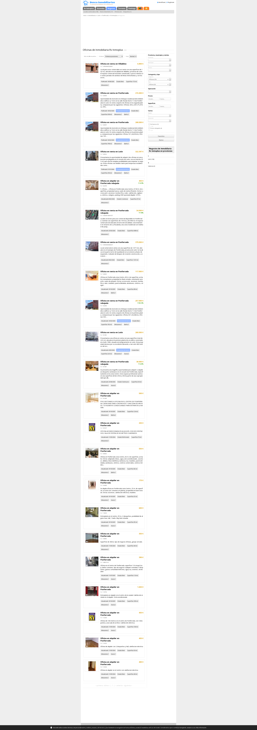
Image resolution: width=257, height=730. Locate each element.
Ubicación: (151, 118)
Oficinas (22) (118, 12)
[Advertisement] (128, 32)
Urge (151, 126)
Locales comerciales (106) (91, 12)
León (98, 15)
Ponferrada (105, 15)
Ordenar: (101, 56)
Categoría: (150, 76)
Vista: (127, 56)
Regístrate (171, 2)
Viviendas (101, 8)
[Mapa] (140, 8)
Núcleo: (150, 67)
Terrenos (121, 8)
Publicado (104, 81)
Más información (201, 727)
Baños (126, 114)
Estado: (150, 113)
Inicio (84, 15)
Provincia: (150, 57)
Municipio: (151, 62)
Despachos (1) (127, 12)
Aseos (126, 354)
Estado (119, 81)
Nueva (161, 140)
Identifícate (161, 2)
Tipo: (149, 82)
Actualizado (104, 199)
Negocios (111, 8)
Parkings (132, 8)
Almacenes (104, 85)
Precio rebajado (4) (156, 128)
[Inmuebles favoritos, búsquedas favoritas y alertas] (146, 8)
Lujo (151, 130)
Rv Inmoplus (89, 8)
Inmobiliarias (92, 15)
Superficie (129, 81)
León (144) (151, 159)
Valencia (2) (151, 166)
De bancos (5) (154, 124)
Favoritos (161, 136)
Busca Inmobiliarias (102, 2)
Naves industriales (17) (106, 12)
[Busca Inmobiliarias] (86, 5)
